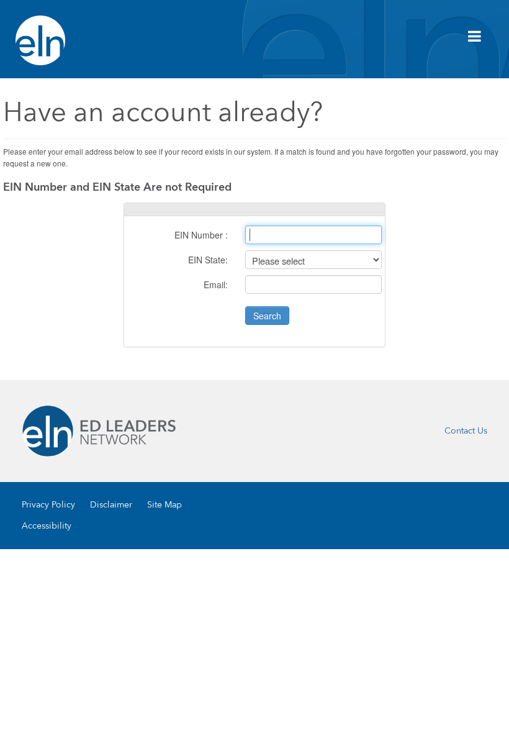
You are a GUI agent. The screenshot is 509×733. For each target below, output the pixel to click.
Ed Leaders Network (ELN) (40, 40)
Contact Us (465, 431)
